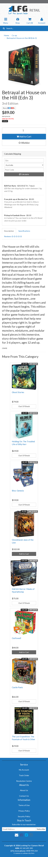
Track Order (24, 775)
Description (9, 231)
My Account (24, 770)
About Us (24, 790)
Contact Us (24, 796)
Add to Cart (25, 136)
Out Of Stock (24, 406)
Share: (5, 108)
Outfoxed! (16, 638)
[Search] (4, 28)
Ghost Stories (18, 392)
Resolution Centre (24, 781)
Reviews (8, 236)
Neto (32, 853)
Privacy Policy (24, 811)
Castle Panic (17, 687)
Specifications (24, 231)
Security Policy (24, 816)
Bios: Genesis (18, 490)
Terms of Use (24, 805)
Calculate (25, 174)
